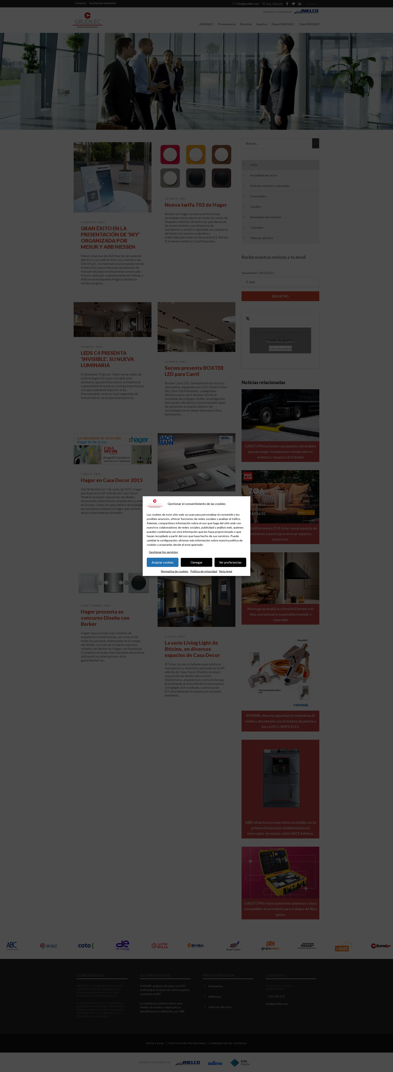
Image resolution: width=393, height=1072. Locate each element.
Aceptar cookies (163, 562)
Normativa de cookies (174, 571)
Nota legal (225, 571)
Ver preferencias (230, 562)
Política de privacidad (203, 571)
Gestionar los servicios (163, 552)
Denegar (197, 562)
